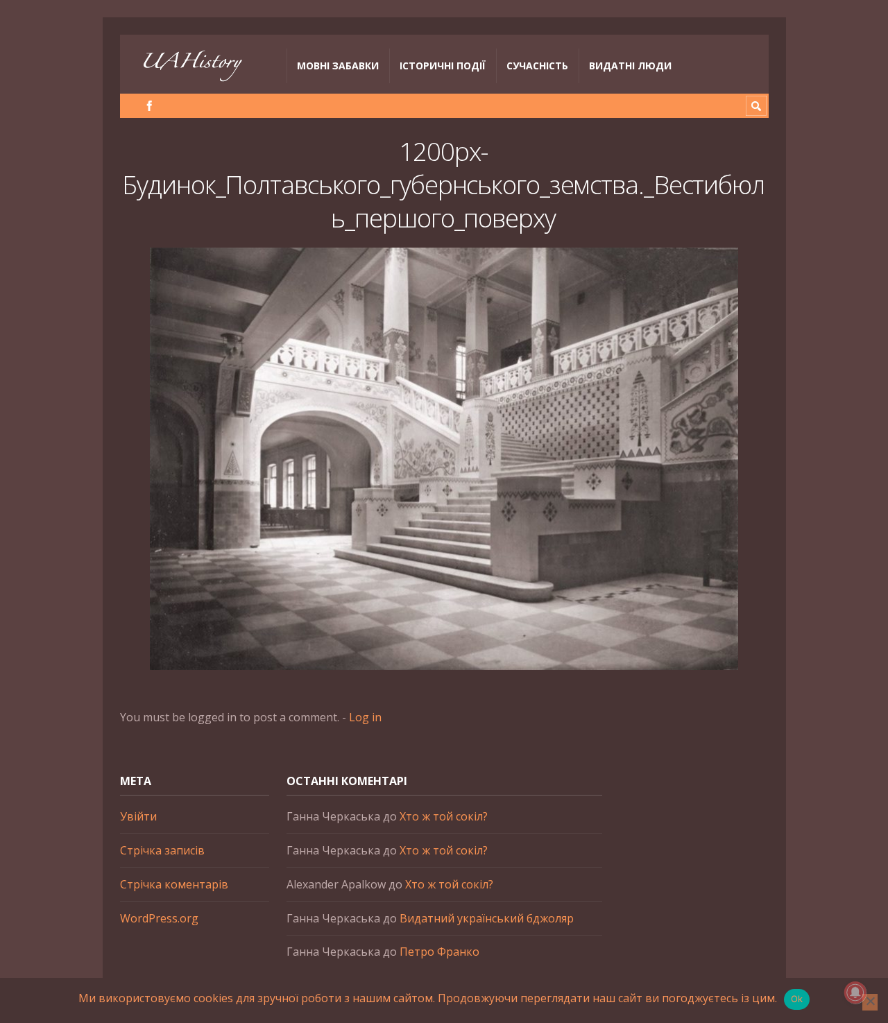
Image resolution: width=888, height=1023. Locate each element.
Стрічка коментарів (174, 884)
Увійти (138, 816)
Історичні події (443, 65)
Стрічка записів (162, 850)
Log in (365, 717)
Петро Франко (439, 951)
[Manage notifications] (855, 992)
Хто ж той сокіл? (444, 816)
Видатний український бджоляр (487, 918)
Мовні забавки (338, 65)
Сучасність (537, 65)
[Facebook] (149, 106)
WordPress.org (159, 918)
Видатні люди (630, 65)
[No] (870, 1002)
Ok (797, 998)
